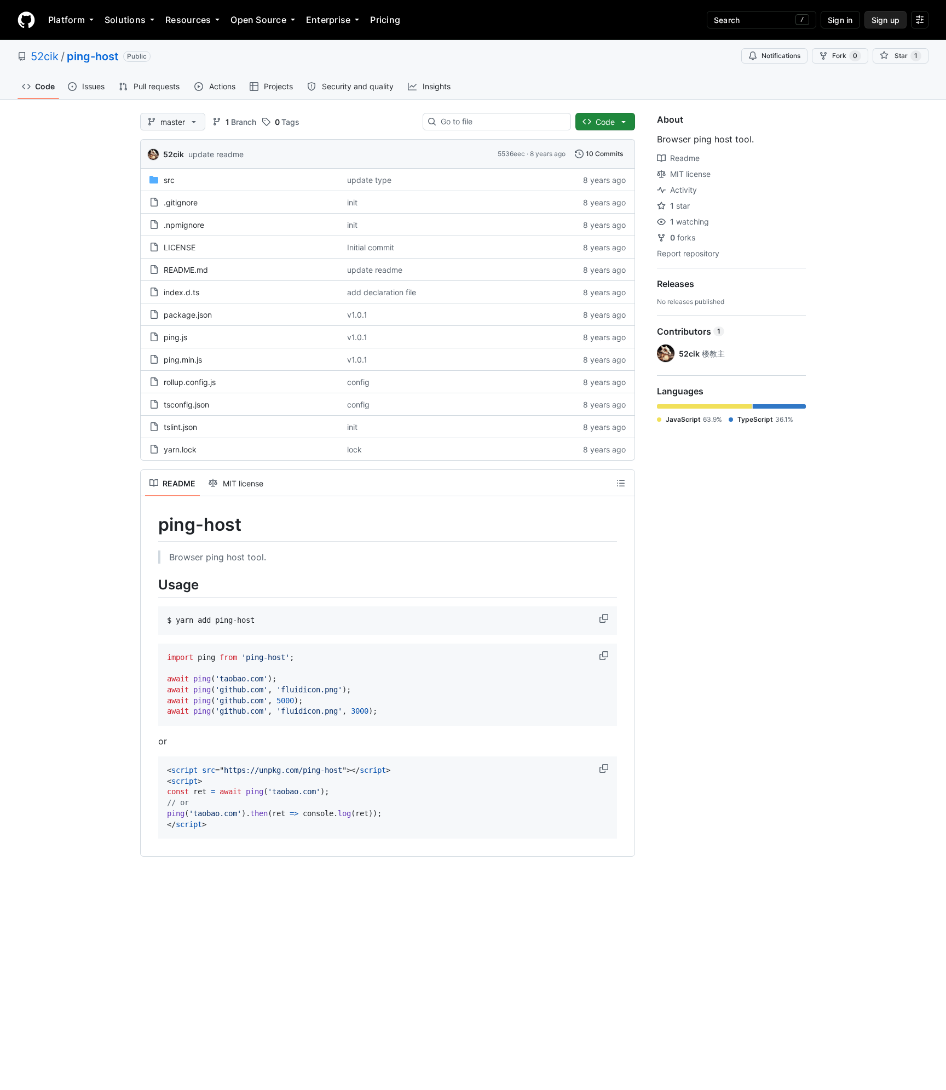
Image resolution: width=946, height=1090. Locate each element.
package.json (188, 314)
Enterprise (328, 19)
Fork (844, 55)
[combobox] (501, 121)
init (352, 202)
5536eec (511, 154)
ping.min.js (183, 359)
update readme (216, 154)
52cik (45, 56)
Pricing (385, 19)
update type (369, 180)
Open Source (258, 19)
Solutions (125, 19)
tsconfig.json (186, 404)
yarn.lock (180, 449)
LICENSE (179, 247)
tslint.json (180, 427)
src (169, 180)
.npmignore (184, 225)
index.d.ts (181, 292)
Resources (188, 19)
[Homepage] (26, 19)
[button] (605, 618)
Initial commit (370, 247)
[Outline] (621, 483)
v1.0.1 (357, 314)
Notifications (781, 55)
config (358, 382)
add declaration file (381, 292)
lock (354, 449)
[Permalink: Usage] (150, 584)
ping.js (175, 337)
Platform (66, 19)
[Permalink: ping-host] (150, 524)
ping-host (93, 56)
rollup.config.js (190, 382)
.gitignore (181, 202)
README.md (186, 269)
